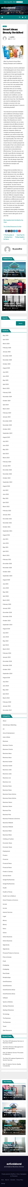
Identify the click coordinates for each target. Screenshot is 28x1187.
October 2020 (6, 571)
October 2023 (6, 429)
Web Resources (7, 1030)
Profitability (6, 965)
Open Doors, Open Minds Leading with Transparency (13, 305)
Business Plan (7, 810)
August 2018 (6, 677)
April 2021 (6, 551)
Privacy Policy (19, 1179)
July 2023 (5, 441)
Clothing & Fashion (8, 839)
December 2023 (7, 421)
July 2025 (5, 372)
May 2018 (5, 689)
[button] (19, 17)
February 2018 (7, 702)
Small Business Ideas (9, 989)
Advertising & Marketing (9, 725)
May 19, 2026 (9, 1115)
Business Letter (7, 769)
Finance (5, 855)
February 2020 (7, 604)
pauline (12, 37)
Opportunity (6, 945)
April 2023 (6, 453)
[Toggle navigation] (25, 17)
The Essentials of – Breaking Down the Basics (9, 237)
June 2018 (6, 685)
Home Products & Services (10, 900)
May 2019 (5, 641)
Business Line (7, 778)
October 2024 (6, 400)
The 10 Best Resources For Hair (12, 226)
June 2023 (6, 445)
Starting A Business (8, 1006)
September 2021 (7, 531)
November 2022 (7, 474)
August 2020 (6, 580)
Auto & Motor (6, 737)
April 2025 (6, 384)
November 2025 (7, 360)
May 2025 (5, 380)
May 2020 (5, 592)
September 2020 (7, 575)
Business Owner (7, 802)
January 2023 (6, 465)
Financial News (7, 863)
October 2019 (6, 620)
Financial (5, 859)
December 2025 (7, 355)
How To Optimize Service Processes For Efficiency (14, 1130)
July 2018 (5, 681)
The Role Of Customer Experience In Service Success (14, 1147)
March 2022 (6, 506)
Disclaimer (12, 1179)
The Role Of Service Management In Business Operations (13, 1112)
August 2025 (6, 368)
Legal (4, 916)
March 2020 (6, 600)
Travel (4, 26)
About (4, 721)
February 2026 (7, 347)
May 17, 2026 (9, 1132)
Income (5, 904)
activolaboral (8, 7)
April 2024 (6, 404)
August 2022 (6, 486)
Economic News (7, 843)
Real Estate (6, 973)
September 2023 (7, 433)
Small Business (7, 981)
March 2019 (6, 649)
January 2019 (6, 657)
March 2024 (6, 408)
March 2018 (6, 698)
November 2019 (7, 616)
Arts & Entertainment (8, 733)
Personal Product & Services (11, 953)
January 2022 (6, 514)
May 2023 (5, 449)
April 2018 (6, 694)
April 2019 (6, 645)
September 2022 (7, 482)
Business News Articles (9, 794)
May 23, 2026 (9, 1097)
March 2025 (6, 388)
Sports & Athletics (8, 1002)
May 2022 (5, 498)
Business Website (8, 822)
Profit (4, 961)
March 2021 (6, 555)
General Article (7, 875)
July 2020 (5, 584)
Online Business (7, 936)
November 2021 (7, 522)
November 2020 (7, 567)
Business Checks (8, 745)
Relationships (7, 977)
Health (5, 888)
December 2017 (7, 710)
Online (5, 932)
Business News (7, 786)
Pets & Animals (7, 957)
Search (5, 318)
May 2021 (5, 547)
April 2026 (6, 339)
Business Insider (7, 761)
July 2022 (5, 490)
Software (5, 997)
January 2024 (6, 417)
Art (3, 729)
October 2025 (6, 364)
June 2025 (6, 376)
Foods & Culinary (8, 871)
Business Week (7, 830)
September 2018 (7, 673)
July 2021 (5, 539)
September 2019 (7, 624)
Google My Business (9, 879)
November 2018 (7, 665)
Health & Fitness (7, 892)
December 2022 (7, 470)
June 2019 (6, 637)
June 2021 (6, 543)
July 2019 (5, 632)
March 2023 (6, 457)
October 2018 (6, 669)
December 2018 (7, 661)
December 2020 (7, 563)
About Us (7, 1179)
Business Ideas (7, 753)
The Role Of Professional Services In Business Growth (13, 1095)
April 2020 (6, 596)
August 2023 (6, 437)
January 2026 (6, 351)
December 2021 (7, 518)
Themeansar (14, 1176)
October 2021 (6, 527)
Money (5, 920)
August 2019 (6, 628)
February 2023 (7, 461)
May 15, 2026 (9, 1149)
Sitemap (3, 1183)
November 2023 (7, 425)
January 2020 (6, 608)
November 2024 (7, 396)
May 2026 (5, 335)
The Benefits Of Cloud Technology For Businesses (14, 272)
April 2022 (6, 502)
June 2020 (6, 588)
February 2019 (7, 653)
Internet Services (7, 912)
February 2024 (7, 413)
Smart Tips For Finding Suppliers (19, 236)
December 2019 (7, 612)
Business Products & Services (11, 818)
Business (5, 741)
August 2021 (6, 535)
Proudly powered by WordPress (9, 1174)
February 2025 (7, 392)
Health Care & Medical (9, 896)
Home (2, 1179)
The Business (7, 1018)
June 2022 (6, 494)
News (4, 928)
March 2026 (6, 343)
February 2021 (7, 559)
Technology (6, 1014)
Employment (6, 851)
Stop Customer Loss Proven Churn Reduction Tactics (13, 289)
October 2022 (6, 478)
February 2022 (7, 510)
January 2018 (6, 706)
